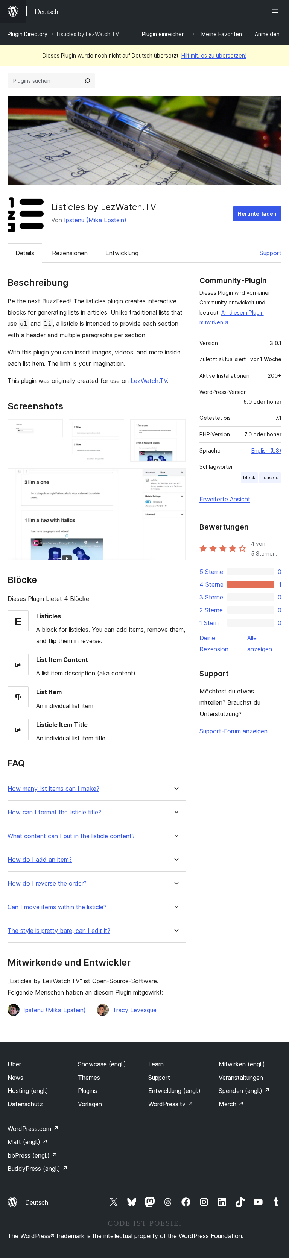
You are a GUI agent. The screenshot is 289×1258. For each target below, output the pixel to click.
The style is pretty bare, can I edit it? (59, 930)
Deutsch (36, 1202)
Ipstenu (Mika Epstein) (95, 220)
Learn (156, 1064)
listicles (270, 477)
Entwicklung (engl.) (174, 1091)
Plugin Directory (27, 34)
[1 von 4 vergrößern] (52, 429)
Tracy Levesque (135, 1010)
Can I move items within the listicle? (57, 907)
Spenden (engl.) (244, 1091)
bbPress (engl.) (32, 1155)
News (15, 1077)
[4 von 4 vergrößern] (175, 478)
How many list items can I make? (53, 788)
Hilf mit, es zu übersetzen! (213, 55)
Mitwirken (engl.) (242, 1064)
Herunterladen (257, 213)
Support (270, 253)
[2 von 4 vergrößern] (114, 429)
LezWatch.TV (149, 381)
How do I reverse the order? (47, 883)
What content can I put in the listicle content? (71, 836)
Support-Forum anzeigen (233, 731)
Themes (89, 1077)
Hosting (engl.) (28, 1091)
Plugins (87, 1091)
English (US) (266, 450)
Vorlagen (90, 1104)
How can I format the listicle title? (54, 812)
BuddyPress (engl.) (38, 1168)
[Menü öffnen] (277, 11)
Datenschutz (25, 1104)
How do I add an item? (40, 859)
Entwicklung (121, 253)
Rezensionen (70, 253)
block (249, 477)
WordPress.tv (170, 1104)
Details (24, 253)
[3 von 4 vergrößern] (175, 429)
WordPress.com (33, 1128)
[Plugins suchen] (87, 80)
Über (14, 1064)
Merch (231, 1104)
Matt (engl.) (28, 1142)
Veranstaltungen (241, 1077)
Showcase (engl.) (102, 1064)
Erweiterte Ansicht (224, 499)
